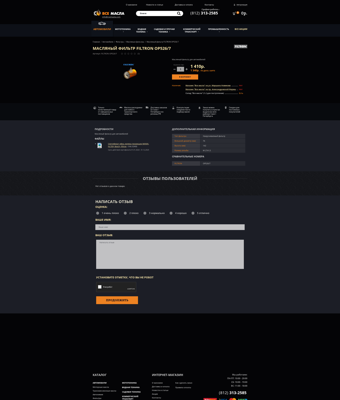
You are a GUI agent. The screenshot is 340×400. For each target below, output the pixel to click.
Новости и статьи (154, 4)
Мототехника (123, 29)
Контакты (209, 4)
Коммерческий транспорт (191, 30)
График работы (210, 9)
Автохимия (98, 394)
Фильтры (120, 42)
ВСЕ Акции (241, 29)
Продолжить (117, 300)
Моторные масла (101, 387)
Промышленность (218, 29)
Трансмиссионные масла (104, 391)
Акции (155, 394)
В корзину (185, 77)
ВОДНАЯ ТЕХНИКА (131, 387)
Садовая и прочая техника (164, 30)
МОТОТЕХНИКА (129, 383)
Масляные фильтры (135, 42)
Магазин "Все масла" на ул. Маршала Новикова (208, 85)
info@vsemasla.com (111, 17)
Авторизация (242, 4)
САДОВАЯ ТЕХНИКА (131, 392)
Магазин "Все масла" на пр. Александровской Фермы (211, 89)
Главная (96, 42)
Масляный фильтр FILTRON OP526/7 (163, 42)
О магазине (131, 4)
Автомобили (102, 29)
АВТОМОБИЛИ (100, 383)
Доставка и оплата (184, 4)
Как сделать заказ (183, 383)
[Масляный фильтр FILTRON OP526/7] (130, 71)
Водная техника (141, 30)
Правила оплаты (183, 387)
